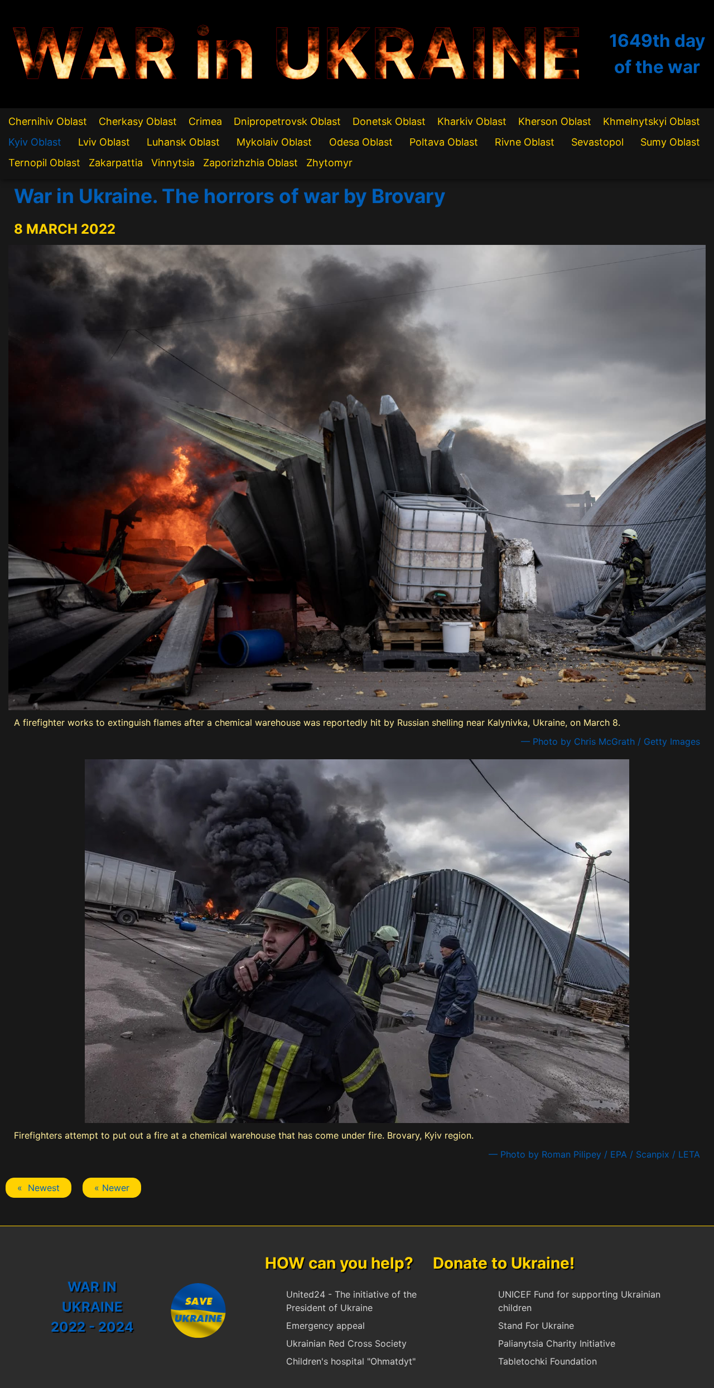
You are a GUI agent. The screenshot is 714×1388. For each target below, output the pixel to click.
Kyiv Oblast (34, 142)
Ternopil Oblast (44, 162)
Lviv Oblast (104, 142)
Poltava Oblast (443, 142)
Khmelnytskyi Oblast (651, 121)
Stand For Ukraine (536, 1325)
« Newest (38, 1187)
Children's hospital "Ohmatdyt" (351, 1361)
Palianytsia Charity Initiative (556, 1343)
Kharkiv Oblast (471, 121)
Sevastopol (597, 142)
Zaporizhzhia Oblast (250, 162)
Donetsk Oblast (389, 121)
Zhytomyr (329, 162)
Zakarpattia (116, 162)
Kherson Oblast (554, 121)
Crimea (205, 121)
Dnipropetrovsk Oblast (287, 121)
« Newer (111, 1187)
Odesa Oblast (361, 142)
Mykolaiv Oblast (274, 142)
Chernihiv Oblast (47, 121)
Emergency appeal (325, 1325)
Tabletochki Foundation (547, 1361)
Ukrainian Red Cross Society (346, 1343)
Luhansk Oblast (183, 142)
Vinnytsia (173, 162)
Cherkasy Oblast (138, 121)
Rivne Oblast (524, 142)
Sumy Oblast (670, 142)
